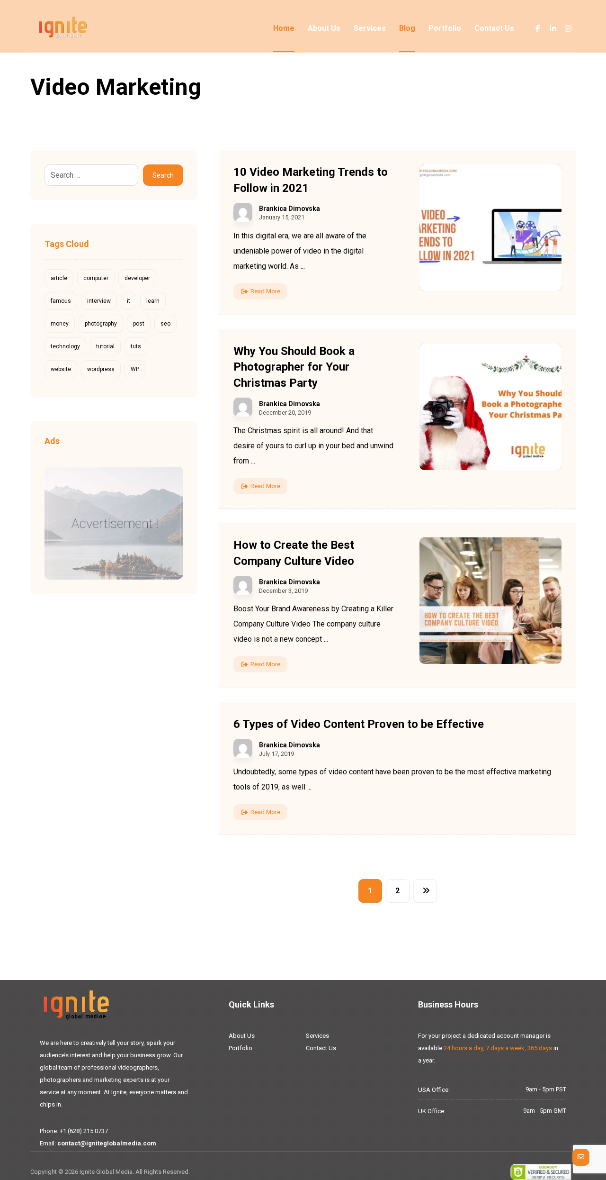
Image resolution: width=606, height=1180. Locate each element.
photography (101, 323)
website (61, 369)
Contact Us (321, 1048)
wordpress (101, 369)
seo (165, 323)
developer (137, 278)
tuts (136, 346)
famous (61, 301)
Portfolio (240, 1048)
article (59, 278)
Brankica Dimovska (289, 208)
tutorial (105, 346)
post (138, 323)
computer (95, 278)
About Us (242, 1035)
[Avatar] (242, 212)
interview (99, 301)
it (128, 301)
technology (65, 346)
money (60, 323)
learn (153, 301)
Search (163, 175)
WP (135, 369)
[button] (537, 28)
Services (317, 1035)
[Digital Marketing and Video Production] (63, 28)
